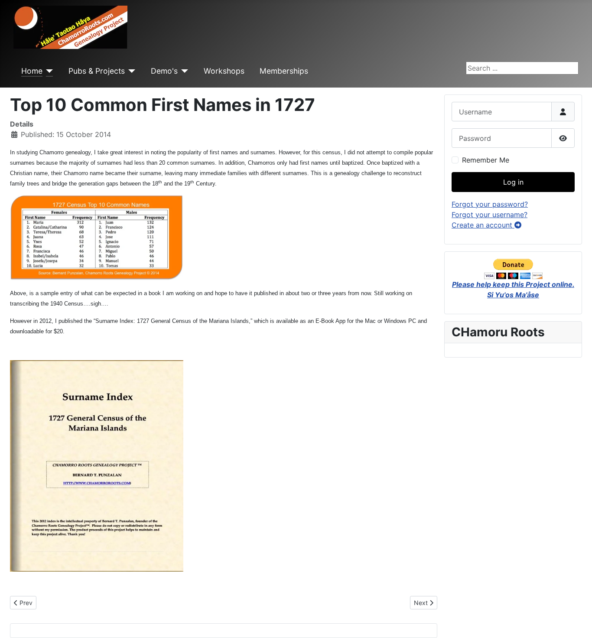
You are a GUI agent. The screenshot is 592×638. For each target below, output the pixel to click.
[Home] (47, 71)
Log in (513, 182)
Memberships (284, 70)
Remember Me (485, 160)
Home (31, 70)
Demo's (164, 70)
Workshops (224, 70)
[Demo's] (183, 71)
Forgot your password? (490, 204)
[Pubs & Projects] (130, 71)
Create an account (483, 225)
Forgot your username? (489, 214)
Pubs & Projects (96, 70)
